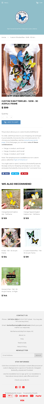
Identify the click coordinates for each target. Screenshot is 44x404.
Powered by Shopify (30, 393)
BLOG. (27, 380)
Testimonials (22, 343)
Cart (40, 2)
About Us (22, 335)
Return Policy (22, 346)
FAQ (22, 339)
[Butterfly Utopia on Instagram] (20, 387)
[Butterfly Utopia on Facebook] (16, 387)
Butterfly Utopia (15, 393)
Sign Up (38, 355)
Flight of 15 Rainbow (20, 160)
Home (4, 37)
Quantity (5, 114)
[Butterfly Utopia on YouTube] (23, 387)
